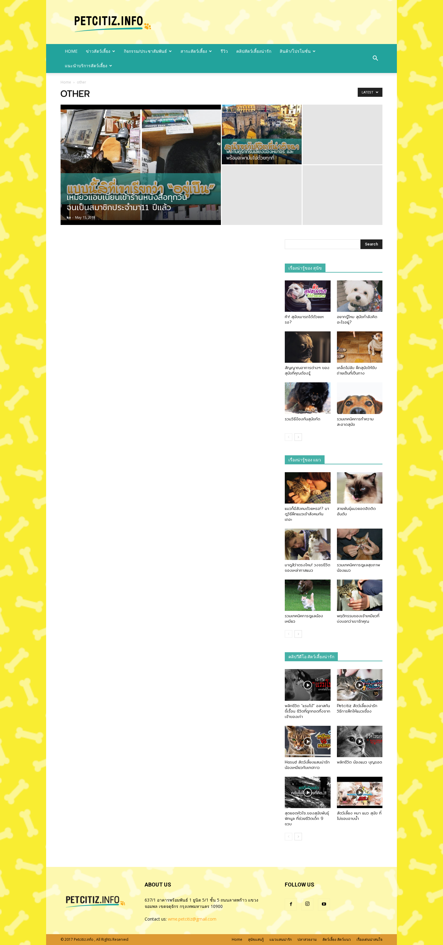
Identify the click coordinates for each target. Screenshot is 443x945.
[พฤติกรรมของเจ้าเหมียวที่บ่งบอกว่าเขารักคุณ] (360, 595)
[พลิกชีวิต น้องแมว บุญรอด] (360, 741)
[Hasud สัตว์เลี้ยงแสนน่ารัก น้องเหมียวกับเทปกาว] (308, 741)
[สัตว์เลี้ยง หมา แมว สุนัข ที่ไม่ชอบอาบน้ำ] (360, 792)
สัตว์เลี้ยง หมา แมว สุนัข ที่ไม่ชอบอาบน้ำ (359, 815)
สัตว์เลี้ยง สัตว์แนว (336, 939)
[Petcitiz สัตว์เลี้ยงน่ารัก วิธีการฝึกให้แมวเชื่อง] (360, 684)
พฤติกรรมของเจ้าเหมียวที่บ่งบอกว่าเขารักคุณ (358, 618)
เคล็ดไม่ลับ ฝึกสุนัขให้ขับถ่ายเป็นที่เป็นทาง (357, 370)
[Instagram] (307, 904)
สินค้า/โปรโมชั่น (295, 51)
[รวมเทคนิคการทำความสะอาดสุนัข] (360, 398)
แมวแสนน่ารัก (280, 939)
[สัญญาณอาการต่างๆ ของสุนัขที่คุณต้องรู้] (308, 347)
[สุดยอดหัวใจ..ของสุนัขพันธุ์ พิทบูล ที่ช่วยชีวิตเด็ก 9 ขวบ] (308, 792)
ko (69, 217)
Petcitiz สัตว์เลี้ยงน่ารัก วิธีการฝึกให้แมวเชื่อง (357, 708)
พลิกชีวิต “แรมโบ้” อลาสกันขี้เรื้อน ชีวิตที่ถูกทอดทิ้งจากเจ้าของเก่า (307, 711)
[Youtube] (324, 905)
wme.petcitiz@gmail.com (192, 919)
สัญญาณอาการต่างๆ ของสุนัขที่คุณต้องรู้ (307, 370)
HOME (71, 51)
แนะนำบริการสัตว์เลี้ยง (86, 65)
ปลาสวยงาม (307, 939)
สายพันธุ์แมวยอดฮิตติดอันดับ (356, 511)
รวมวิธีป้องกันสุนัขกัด (302, 419)
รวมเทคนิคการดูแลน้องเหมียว (304, 618)
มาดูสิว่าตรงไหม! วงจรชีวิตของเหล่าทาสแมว (307, 567)
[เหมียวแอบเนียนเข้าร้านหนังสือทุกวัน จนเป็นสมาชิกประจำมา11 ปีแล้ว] (141, 165)
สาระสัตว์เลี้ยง (194, 51)
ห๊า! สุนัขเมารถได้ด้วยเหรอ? (304, 319)
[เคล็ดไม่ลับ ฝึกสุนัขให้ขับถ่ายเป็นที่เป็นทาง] (360, 347)
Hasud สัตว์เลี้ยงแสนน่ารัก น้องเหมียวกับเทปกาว (307, 764)
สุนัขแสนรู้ (256, 939)
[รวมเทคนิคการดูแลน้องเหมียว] (308, 595)
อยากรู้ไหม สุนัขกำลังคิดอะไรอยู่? (357, 319)
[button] (375, 58)
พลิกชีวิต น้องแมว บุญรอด (359, 762)
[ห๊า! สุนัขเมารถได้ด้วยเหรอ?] (308, 296)
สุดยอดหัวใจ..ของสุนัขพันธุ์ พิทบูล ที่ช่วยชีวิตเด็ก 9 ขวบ (307, 818)
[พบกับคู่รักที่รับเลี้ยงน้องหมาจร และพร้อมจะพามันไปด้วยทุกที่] (262, 135)
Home (66, 82)
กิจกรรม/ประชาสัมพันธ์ (145, 51)
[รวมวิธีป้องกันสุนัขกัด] (308, 398)
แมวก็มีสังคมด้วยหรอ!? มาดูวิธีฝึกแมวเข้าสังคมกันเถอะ (307, 513)
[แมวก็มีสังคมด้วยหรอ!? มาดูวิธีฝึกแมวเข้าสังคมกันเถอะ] (308, 488)
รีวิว (224, 51)
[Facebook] (291, 905)
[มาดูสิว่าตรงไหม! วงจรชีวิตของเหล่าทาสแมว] (308, 544)
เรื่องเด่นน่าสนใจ (369, 939)
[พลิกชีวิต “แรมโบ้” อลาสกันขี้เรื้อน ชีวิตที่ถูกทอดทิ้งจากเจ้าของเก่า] (308, 684)
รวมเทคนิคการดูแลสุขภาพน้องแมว (358, 567)
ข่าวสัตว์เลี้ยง (98, 51)
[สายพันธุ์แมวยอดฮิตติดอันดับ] (360, 488)
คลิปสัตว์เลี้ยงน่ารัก (253, 51)
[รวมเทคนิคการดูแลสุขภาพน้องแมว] (360, 544)
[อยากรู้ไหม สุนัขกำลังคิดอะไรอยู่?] (360, 296)
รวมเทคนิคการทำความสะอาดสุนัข (355, 421)
